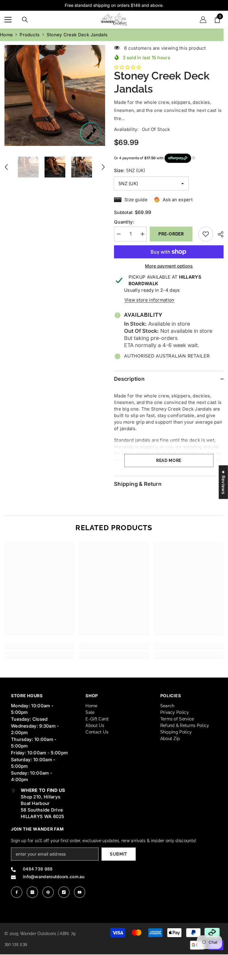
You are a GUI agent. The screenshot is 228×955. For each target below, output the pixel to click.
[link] (39, 646)
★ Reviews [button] (223, 482)
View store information (149, 300)
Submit (118, 854)
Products (29, 35)
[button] (6, 167)
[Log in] (203, 19)
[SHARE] (218, 234)
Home (6, 35)
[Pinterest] (48, 892)
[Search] (24, 19)
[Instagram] (32, 892)
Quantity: (124, 222)
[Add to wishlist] (205, 234)
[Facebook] (16, 892)
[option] (54, 95)
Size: (129, 170)
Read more (168, 460)
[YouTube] (79, 892)
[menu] (8, 19)
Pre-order (172, 234)
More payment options (169, 266)
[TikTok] (63, 892)
